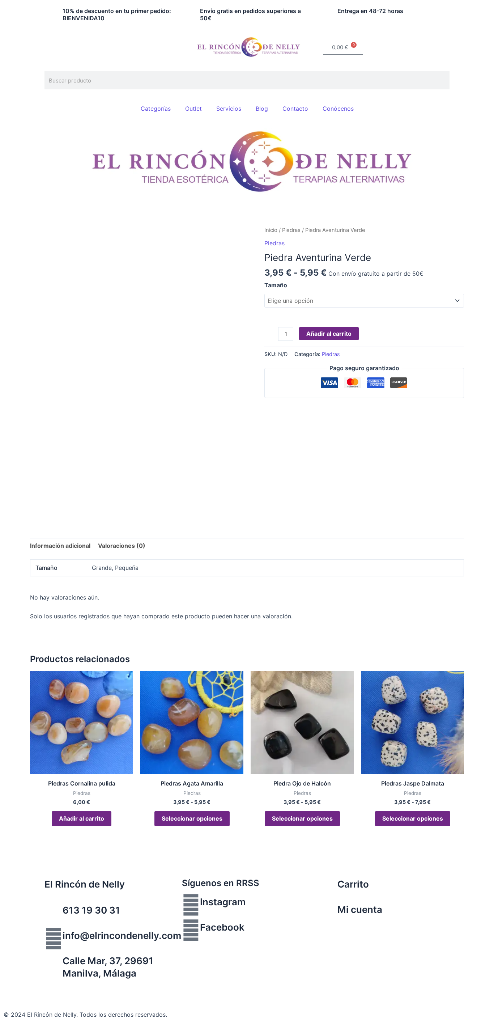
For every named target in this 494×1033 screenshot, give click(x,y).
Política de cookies (132, 987)
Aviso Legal (19, 987)
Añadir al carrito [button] (81, 818)
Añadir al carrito (329, 333)
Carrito (353, 884)
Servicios (228, 108)
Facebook (222, 927)
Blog (262, 108)
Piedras (291, 230)
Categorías (156, 108)
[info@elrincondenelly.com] (53, 939)
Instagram (223, 901)
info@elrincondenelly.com (122, 935)
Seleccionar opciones (192, 818)
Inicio (270, 230)
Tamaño (275, 285)
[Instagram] (191, 905)
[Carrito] (328, 887)
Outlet (193, 108)
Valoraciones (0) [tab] (121, 545)
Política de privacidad (70, 987)
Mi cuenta (359, 909)
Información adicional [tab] (60, 545)
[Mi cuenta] (328, 912)
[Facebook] (191, 930)
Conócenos (338, 108)
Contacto (295, 108)
